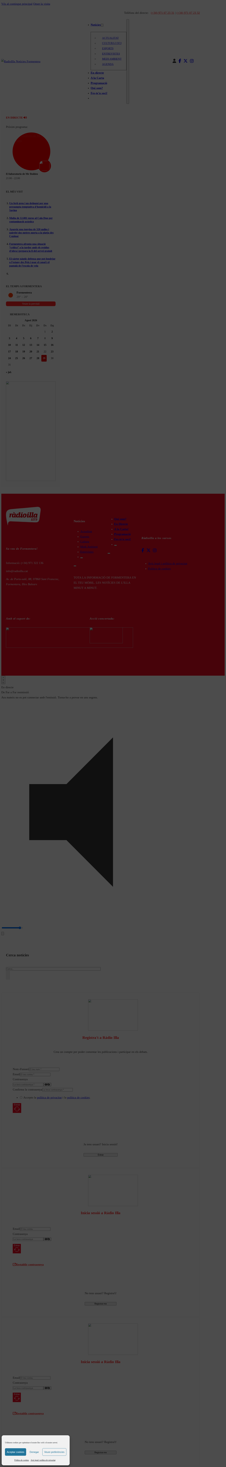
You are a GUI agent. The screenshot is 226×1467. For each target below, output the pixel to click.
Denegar (34, 1452)
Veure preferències (54, 1452)
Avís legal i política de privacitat (43, 1460)
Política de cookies (21, 1460)
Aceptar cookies (15, 1452)
